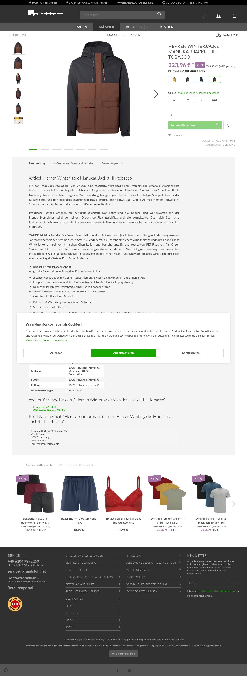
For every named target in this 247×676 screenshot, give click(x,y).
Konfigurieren (191, 352)
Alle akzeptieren (123, 352)
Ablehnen (56, 352)
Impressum (60, 340)
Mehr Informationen (38, 340)
